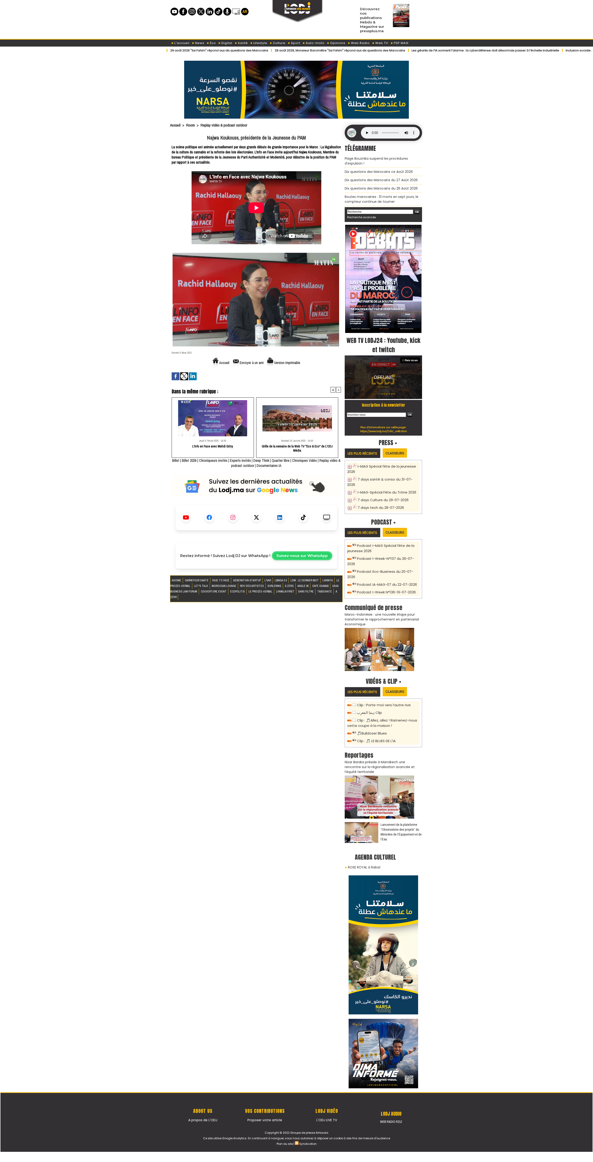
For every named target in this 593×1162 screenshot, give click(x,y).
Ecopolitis (238, 591)
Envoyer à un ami (251, 362)
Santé (242, 43)
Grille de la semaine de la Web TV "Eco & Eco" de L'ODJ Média (297, 448)
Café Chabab (320, 586)
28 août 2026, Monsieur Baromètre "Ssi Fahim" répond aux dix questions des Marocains (284, 50)
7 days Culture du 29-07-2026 (383, 499)
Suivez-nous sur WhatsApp (302, 556)
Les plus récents (362, 453)
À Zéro (289, 586)
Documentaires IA (269, 465)
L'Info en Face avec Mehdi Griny (212, 446)
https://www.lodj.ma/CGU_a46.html (383, 431)
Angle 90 (303, 586)
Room (190, 125)
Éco (212, 43)
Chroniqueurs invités (213, 460)
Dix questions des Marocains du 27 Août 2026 (381, 180)
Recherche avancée (361, 217)
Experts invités (240, 460)
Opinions (337, 43)
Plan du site (285, 1144)
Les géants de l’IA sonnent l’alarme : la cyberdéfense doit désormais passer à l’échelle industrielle (430, 50)
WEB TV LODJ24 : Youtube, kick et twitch (383, 345)
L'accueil (181, 43)
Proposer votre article (264, 1120)
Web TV (381, 43)
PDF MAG (400, 43)
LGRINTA (327, 580)
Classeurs (394, 453)
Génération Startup (247, 580)
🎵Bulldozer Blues (372, 733)
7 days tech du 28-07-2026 (381, 507)
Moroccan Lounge (224, 586)
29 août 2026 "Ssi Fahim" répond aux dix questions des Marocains (164, 50)
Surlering (275, 586)
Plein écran (411, 360)
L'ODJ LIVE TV (326, 1120)
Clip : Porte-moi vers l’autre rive (384, 705)
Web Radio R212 (391, 1122)
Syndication (308, 1144)
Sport (295, 43)
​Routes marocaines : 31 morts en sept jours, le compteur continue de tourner (381, 199)
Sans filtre (306, 591)
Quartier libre (281, 460)
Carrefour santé (197, 580)
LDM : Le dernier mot (304, 580)
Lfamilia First (285, 591)
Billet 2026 (189, 460)
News (199, 43)
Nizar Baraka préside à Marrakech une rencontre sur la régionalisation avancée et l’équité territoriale (380, 767)
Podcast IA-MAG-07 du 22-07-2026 (387, 584)
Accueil (175, 125)
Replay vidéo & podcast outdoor (223, 125)
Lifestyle (259, 43)
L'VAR (268, 580)
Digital (226, 43)
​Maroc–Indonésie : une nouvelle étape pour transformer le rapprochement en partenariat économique (382, 619)
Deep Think (261, 460)
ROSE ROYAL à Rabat (364, 867)
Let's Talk (201, 586)
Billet (175, 460)
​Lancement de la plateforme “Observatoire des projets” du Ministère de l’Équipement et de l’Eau (401, 832)
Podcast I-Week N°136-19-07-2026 (386, 592)
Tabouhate (325, 591)
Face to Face (221, 580)
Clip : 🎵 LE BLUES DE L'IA (376, 740)
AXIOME (177, 580)
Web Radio (360, 43)
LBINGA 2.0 (281, 580)
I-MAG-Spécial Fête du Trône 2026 (387, 492)
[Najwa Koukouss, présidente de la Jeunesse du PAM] (256, 254)
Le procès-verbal (261, 591)
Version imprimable (286, 362)
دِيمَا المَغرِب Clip (369, 712)
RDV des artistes (252, 586)
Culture (278, 43)
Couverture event (214, 591)
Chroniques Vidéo (304, 460)
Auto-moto (315, 43)
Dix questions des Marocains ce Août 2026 (379, 171)
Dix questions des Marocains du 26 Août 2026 (381, 188)
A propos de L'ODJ (202, 1120)
